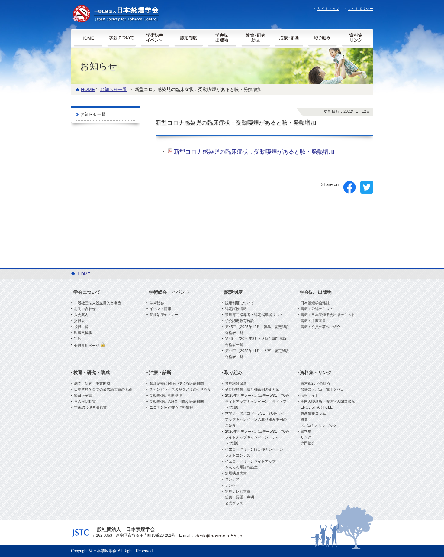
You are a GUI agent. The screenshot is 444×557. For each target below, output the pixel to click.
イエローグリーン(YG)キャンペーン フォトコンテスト (256, 452)
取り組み (233, 372)
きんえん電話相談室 (241, 467)
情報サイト (310, 395)
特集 (304, 419)
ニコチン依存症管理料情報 (171, 407)
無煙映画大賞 (236, 473)
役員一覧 (81, 327)
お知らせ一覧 (93, 114)
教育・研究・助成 (91, 372)
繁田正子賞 (83, 395)
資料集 (306, 431)
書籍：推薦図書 (313, 321)
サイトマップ (328, 9)
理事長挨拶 (83, 333)
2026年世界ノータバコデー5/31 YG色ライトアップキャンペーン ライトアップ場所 (257, 437)
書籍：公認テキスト (317, 309)
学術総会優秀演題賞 (90, 407)
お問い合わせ (85, 309)
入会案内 (81, 315)
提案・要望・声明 (239, 497)
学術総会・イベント (169, 292)
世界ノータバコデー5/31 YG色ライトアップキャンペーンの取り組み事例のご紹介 (256, 419)
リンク (306, 437)
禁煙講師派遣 (236, 383)
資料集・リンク (316, 372)
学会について (87, 292)
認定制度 (233, 292)
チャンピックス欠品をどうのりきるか (180, 389)
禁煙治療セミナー (164, 315)
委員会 (79, 321)
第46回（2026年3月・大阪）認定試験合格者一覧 (256, 342)
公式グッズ (234, 503)
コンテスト (234, 479)
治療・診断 (160, 372)
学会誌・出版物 (316, 292)
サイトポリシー (360, 9)
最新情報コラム (313, 413)
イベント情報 (160, 309)
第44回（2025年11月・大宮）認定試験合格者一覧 (257, 354)
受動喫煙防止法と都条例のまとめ (252, 389)
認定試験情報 (236, 309)
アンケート (234, 485)
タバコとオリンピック (319, 425)
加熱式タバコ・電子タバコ (322, 389)
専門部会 (308, 443)
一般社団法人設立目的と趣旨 (97, 303)
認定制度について (239, 303)
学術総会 (157, 303)
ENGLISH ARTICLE (317, 407)
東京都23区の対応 (315, 383)
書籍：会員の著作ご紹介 (320, 327)
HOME (88, 89)
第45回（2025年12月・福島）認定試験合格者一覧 (257, 330)
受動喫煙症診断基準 (166, 395)
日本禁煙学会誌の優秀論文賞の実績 (103, 389)
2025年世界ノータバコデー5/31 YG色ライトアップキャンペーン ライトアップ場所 (257, 401)
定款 (77, 339)
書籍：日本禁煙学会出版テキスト (328, 315)
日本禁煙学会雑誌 (315, 303)
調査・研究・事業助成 (92, 383)
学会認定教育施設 (239, 321)
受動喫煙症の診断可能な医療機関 (177, 401)
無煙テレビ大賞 (237, 491)
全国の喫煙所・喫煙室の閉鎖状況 (328, 401)
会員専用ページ (87, 346)
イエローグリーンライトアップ (250, 461)
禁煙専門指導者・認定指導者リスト (254, 315)
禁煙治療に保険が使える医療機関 (177, 383)
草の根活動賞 (85, 401)
